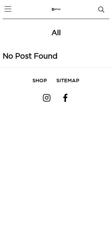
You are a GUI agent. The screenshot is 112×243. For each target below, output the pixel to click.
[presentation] (12, 25)
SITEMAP (67, 80)
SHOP (39, 80)
